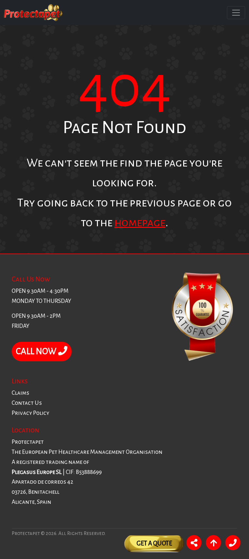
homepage (139, 222)
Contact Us (27, 403)
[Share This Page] (194, 544)
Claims (20, 393)
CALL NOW (37, 351)
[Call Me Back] (233, 544)
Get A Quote (154, 543)
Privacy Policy (30, 413)
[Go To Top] (213, 544)
